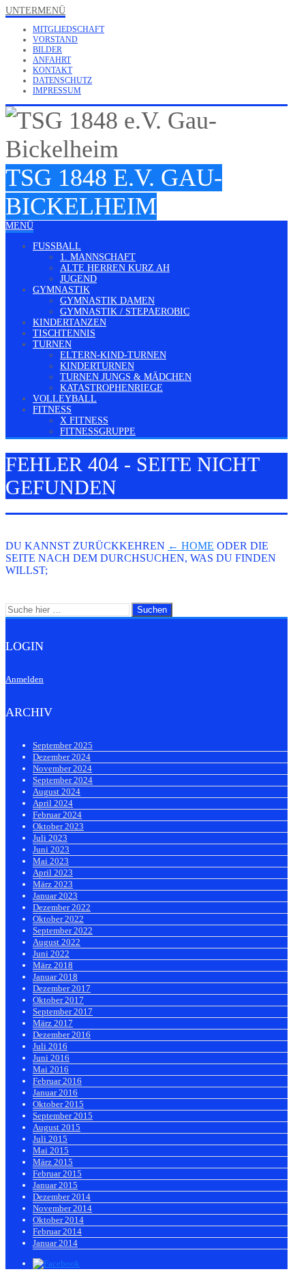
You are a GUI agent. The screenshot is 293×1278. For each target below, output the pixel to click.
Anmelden (24, 679)
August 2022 (56, 942)
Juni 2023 (51, 849)
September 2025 (63, 745)
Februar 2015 (57, 1173)
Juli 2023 (50, 838)
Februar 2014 (57, 1231)
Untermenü (35, 10)
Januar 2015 (55, 1185)
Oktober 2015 (58, 1104)
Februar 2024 (57, 815)
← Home (191, 546)
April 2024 (53, 803)
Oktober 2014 (58, 1220)
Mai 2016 (51, 1069)
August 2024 (56, 791)
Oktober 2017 (58, 1000)
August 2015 (56, 1127)
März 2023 (53, 884)
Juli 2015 (50, 1139)
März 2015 (53, 1162)
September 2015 (63, 1116)
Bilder (47, 49)
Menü (19, 226)
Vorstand (55, 39)
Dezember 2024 (62, 757)
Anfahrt (52, 60)
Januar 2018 (55, 977)
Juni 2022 (51, 953)
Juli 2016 (50, 1046)
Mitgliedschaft (68, 29)
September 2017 (63, 1011)
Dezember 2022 (62, 907)
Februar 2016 (57, 1081)
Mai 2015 (51, 1150)
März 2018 (53, 965)
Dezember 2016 (62, 1034)
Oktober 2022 (58, 919)
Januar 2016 (55, 1092)
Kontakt (52, 70)
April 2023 (53, 872)
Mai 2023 (51, 861)
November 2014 (62, 1208)
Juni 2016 (51, 1058)
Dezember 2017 (62, 988)
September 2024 (63, 780)
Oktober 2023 (58, 826)
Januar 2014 (55, 1243)
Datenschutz (62, 80)
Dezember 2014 (62, 1197)
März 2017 (53, 1023)
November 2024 (62, 768)
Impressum (57, 90)
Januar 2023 (55, 896)
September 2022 (63, 930)
